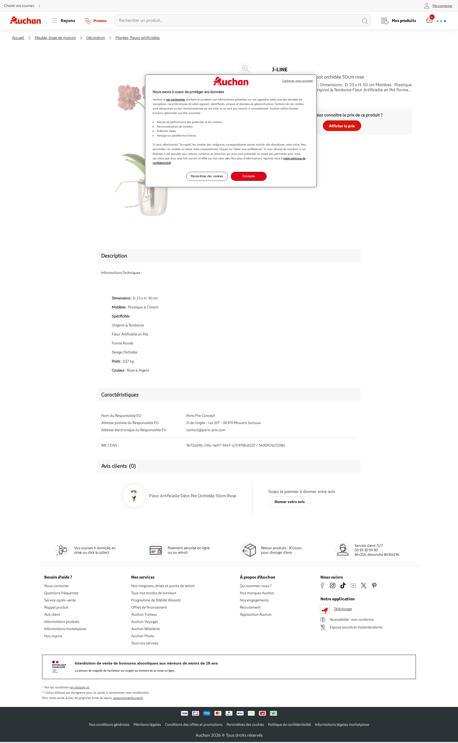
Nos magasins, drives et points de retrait (163, 586)
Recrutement (250, 607)
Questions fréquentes (61, 593)
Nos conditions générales (109, 724)
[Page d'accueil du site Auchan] (27, 20)
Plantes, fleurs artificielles (138, 37)
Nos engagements (254, 600)
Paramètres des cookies (207, 176)
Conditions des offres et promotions (193, 724)
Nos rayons (53, 636)
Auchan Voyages (144, 621)
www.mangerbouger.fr (128, 698)
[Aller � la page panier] (436, 20)
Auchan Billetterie (145, 629)
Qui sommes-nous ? (256, 586)
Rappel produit (56, 607)
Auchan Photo (142, 636)
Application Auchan (256, 614)
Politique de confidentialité (289, 724)
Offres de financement (149, 607)
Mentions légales (147, 724)
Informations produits (61, 621)
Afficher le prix (342, 126)
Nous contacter (56, 586)
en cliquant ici (79, 687)
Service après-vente (60, 600)
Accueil (18, 37)
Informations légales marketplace (342, 724)
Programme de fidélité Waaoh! (156, 600)
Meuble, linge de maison (55, 37)
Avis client (52, 614)
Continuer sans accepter (297, 80)
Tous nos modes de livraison (153, 593)
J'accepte (249, 176)
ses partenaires (175, 99)
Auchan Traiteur (144, 614)
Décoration (95, 37)
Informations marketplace (65, 629)
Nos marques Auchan (257, 593)
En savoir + (282, 97)
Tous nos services (144, 643)
